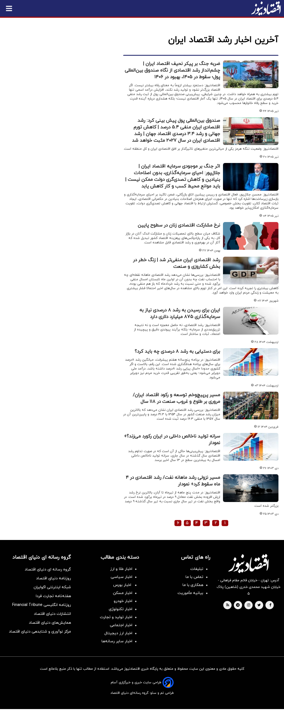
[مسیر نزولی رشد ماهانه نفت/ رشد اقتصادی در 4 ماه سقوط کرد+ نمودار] (250, 488)
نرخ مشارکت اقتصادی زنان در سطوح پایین (179, 225)
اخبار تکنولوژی (120, 609)
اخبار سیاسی (121, 577)
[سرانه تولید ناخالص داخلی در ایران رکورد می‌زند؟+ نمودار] (250, 447)
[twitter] (259, 605)
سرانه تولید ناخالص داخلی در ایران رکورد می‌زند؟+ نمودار (172, 439)
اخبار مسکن (122, 593)
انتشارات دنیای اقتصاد (52, 613)
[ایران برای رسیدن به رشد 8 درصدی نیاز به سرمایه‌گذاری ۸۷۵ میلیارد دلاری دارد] (250, 321)
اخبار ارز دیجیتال (118, 633)
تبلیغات (196, 569)
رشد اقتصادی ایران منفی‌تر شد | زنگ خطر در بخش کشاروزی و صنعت (176, 263)
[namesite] (266, 8)
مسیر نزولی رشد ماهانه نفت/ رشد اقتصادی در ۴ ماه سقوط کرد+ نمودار (173, 481)
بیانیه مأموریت (190, 593)
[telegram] (238, 605)
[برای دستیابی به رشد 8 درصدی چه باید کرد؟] (250, 362)
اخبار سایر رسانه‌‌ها (117, 641)
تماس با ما (194, 577)
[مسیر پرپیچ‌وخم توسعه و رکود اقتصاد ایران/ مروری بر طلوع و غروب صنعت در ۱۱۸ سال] (250, 405)
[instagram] (248, 605)
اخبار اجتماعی (121, 625)
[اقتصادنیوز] (248, 563)
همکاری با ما (192, 585)
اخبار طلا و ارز (121, 569)
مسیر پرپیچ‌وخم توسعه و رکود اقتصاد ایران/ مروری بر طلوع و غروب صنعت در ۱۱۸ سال (176, 398)
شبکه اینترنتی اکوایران (52, 587)
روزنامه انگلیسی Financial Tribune (41, 605)
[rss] (227, 605)
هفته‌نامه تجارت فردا (53, 596)
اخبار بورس (122, 585)
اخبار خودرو (123, 601)
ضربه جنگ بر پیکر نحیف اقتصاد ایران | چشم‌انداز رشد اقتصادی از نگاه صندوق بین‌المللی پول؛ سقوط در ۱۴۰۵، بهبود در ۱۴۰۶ (172, 70)
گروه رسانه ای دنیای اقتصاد (48, 569)
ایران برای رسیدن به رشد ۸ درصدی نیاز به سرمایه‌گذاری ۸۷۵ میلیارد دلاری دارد (180, 313)
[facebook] (270, 605)
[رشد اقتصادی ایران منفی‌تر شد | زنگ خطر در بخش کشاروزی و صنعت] (250, 270)
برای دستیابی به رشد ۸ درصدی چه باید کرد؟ (177, 351)
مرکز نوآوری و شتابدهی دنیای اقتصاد (40, 631)
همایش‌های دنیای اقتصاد (50, 622)
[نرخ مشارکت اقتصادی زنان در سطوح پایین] (250, 236)
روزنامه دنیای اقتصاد (53, 578)
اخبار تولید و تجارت (116, 617)
